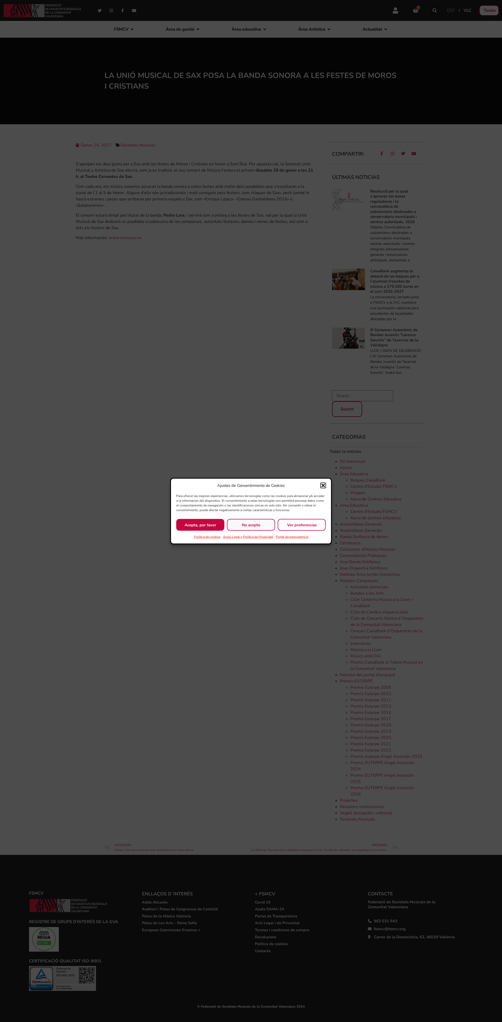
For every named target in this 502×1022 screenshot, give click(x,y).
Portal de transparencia (292, 537)
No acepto (251, 524)
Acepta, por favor (200, 524)
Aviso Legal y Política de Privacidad (248, 537)
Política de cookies (207, 537)
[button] (323, 485)
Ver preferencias (302, 524)
